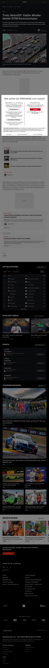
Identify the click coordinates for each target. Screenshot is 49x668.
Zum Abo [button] (35, 109)
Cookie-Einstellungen (38, 134)
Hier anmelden (35, 113)
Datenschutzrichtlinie (22, 134)
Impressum (8, 134)
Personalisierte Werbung (14, 119)
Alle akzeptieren (14, 109)
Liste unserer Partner (8, 131)
